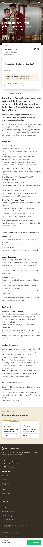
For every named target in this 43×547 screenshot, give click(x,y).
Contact (5, 502)
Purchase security (8, 520)
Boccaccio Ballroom (8, 32)
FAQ (3, 498)
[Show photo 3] (20, 37)
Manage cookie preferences (11, 536)
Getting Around (7, 494)
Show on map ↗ (9, 54)
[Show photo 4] (28, 37)
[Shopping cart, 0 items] (34, 3)
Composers (6, 484)
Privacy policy (7, 516)
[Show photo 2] (13, 37)
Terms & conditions (9, 512)
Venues (5, 480)
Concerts (5, 476)
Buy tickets (34, 543)
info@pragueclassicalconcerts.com (15, 526)
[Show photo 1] (5, 37)
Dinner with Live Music (12, 18)
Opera (27, 18)
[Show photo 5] (35, 37)
